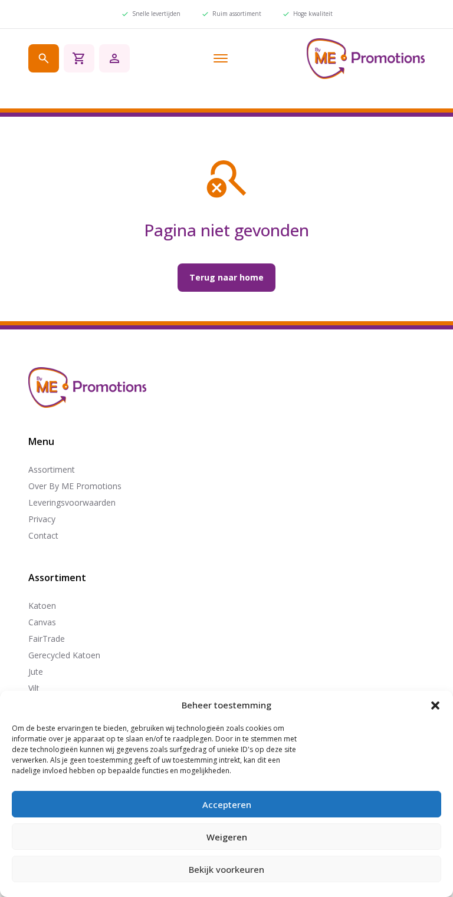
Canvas (42, 622)
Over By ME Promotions (75, 486)
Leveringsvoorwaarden (72, 502)
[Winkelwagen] (79, 58)
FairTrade (46, 638)
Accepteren (226, 804)
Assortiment (51, 469)
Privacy (41, 519)
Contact (43, 535)
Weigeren (226, 837)
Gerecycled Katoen (64, 655)
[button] (435, 705)
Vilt (34, 688)
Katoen (42, 605)
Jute (35, 671)
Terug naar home (226, 277)
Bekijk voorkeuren (226, 869)
